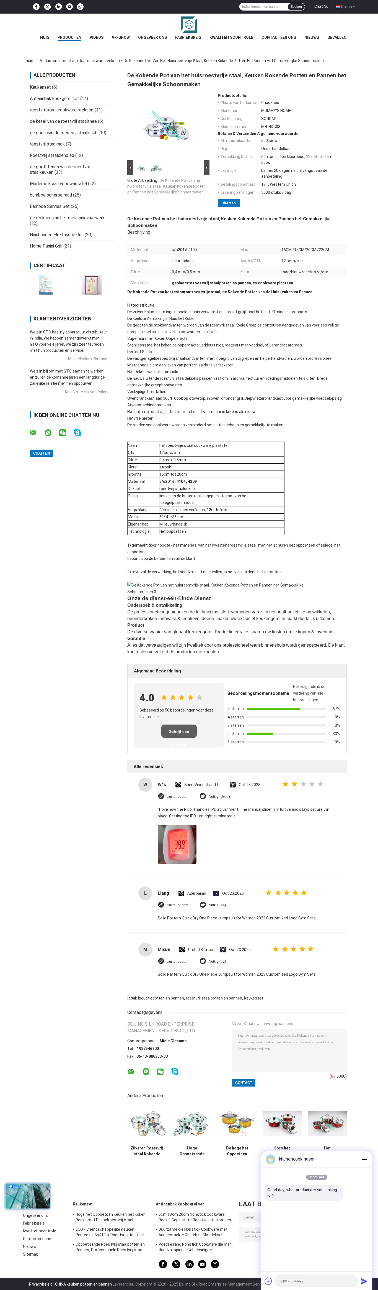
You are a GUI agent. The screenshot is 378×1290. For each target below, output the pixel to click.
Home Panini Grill (46, 246)
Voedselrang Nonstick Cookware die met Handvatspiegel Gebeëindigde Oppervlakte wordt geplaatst (195, 1248)
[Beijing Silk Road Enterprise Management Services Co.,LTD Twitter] (47, 7)
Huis (44, 37)
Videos (96, 37)
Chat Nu (321, 6)
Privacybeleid (41, 1284)
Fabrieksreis (188, 37)
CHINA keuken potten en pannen (83, 1284)
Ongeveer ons (152, 37)
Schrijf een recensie (179, 733)
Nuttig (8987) (219, 796)
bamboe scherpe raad (51, 195)
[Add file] (268, 1281)
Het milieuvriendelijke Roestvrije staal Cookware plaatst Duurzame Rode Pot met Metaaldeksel (327, 1151)
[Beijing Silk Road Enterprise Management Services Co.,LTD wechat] (66, 433)
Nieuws (311, 37)
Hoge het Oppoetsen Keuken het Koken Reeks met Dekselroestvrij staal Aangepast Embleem (111, 1218)
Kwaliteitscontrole (231, 37)
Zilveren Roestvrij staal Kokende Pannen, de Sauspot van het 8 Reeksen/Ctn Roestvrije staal (147, 1151)
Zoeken (296, 7)
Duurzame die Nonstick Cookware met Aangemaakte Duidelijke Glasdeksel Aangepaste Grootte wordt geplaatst (193, 1233)
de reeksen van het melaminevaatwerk (67, 217)
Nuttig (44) (217, 905)
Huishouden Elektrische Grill (57, 234)
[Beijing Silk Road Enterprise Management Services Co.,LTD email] (37, 433)
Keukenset (40, 87)
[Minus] (364, 1159)
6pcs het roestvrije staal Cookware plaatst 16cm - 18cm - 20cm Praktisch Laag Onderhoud (282, 1151)
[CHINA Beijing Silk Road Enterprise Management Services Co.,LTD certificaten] (46, 285)
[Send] (364, 1281)
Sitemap (30, 1254)
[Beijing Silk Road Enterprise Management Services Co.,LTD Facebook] (36, 6)
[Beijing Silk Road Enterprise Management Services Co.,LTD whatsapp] (51, 433)
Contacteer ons (279, 37)
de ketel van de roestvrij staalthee (63, 121)
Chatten (228, 203)
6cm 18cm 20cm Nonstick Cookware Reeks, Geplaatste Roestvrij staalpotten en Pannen (195, 1218)
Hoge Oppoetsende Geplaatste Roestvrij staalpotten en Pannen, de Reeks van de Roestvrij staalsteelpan (192, 1151)
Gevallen (336, 37)
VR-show (121, 37)
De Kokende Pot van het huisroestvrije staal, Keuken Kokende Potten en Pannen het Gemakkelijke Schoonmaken (166, 186)
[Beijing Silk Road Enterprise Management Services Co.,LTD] (189, 24)
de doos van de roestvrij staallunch (63, 132)
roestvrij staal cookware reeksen (91, 60)
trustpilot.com (177, 796)
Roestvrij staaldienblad (52, 155)
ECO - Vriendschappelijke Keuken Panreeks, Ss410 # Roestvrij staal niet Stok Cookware (110, 1233)
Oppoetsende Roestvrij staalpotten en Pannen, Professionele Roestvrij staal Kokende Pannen (110, 1248)
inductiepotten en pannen (161, 998)
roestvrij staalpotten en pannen (214, 998)
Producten (69, 37)
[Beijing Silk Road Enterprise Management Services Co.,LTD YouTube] (69, 6)
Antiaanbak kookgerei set (54, 98)
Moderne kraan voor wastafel (58, 183)
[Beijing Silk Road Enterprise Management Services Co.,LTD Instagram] (80, 6)
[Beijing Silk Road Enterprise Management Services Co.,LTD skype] (81, 432)
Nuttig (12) (217, 961)
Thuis (28, 60)
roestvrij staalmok (47, 144)
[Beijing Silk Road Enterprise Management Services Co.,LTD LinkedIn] (59, 6)
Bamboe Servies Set (50, 206)
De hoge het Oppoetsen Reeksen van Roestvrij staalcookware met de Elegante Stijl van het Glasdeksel (237, 1151)
